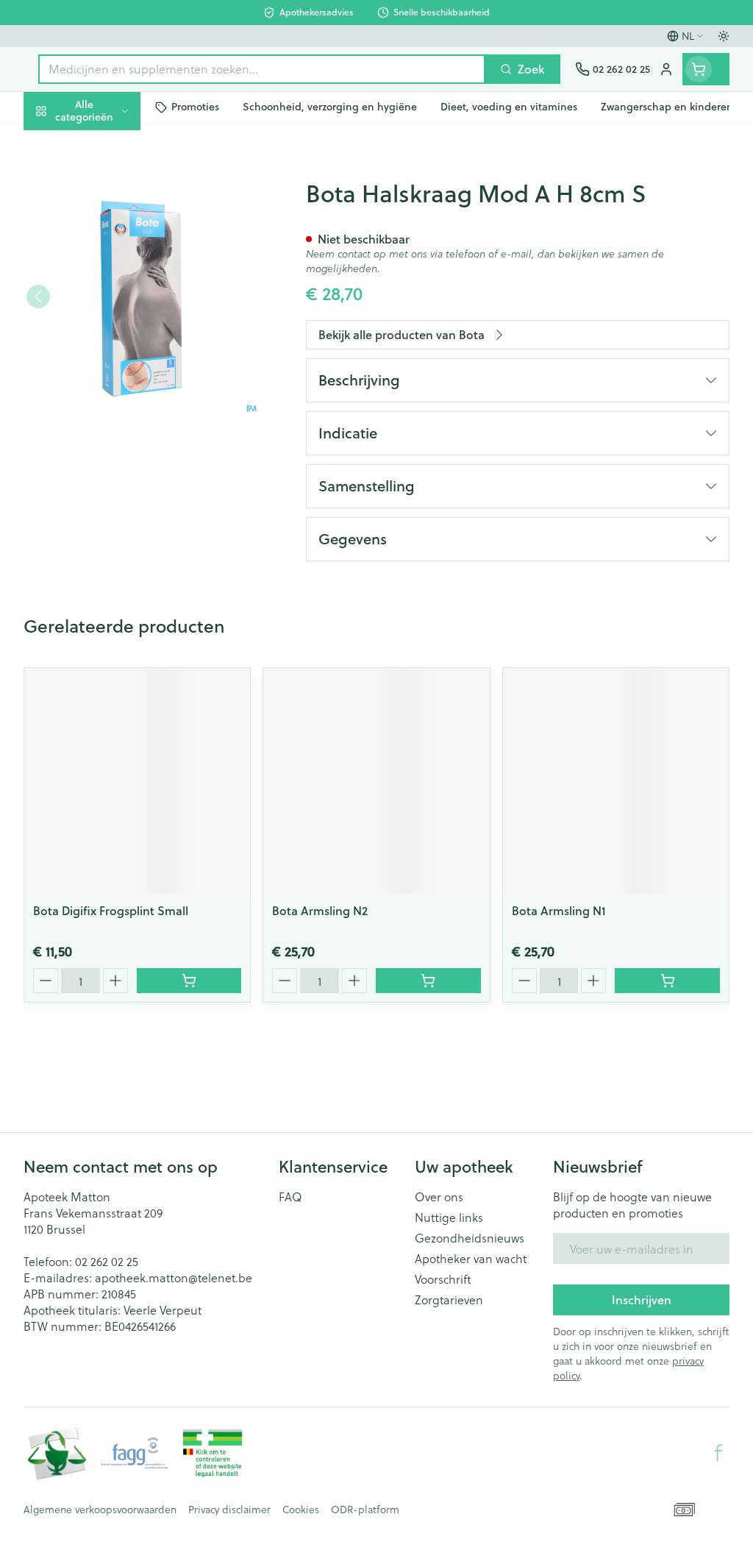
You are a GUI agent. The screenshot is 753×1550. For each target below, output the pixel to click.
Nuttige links (449, 1217)
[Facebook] (718, 1453)
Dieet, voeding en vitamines (117, 228)
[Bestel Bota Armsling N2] (428, 980)
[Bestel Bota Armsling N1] (667, 980)
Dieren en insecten (117, 419)
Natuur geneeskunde (117, 350)
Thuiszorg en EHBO (117, 385)
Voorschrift (443, 1279)
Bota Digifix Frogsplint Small (110, 910)
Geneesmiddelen (117, 454)
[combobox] (261, 69)
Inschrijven (641, 1299)
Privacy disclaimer (229, 1509)
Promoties (63, 141)
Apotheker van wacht (471, 1259)
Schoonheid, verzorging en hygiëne (117, 181)
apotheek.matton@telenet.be (173, 1277)
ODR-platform (365, 1509)
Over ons (439, 1197)
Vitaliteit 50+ (117, 316)
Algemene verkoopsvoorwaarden (100, 1509)
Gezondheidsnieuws (469, 1238)
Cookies (300, 1509)
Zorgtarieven (449, 1300)
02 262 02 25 (106, 1261)
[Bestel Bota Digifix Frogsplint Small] (189, 980)
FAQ (290, 1197)
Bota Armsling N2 (320, 910)
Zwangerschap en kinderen (117, 275)
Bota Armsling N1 (559, 910)
